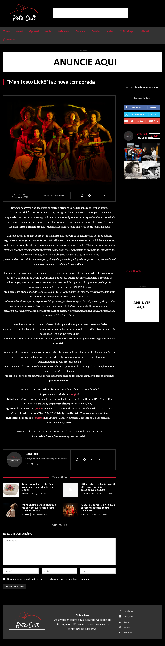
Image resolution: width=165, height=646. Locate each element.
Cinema (25, 494)
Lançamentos (87, 494)
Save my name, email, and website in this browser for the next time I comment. (48, 579)
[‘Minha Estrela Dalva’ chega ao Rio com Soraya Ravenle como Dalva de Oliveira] (11, 510)
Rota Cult (31, 453)
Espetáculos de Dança (147, 86)
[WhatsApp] (82, 195)
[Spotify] (120, 622)
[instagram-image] (133, 152)
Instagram (128, 616)
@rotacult (141, 133)
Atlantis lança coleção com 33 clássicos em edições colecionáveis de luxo (98, 487)
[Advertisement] (90, 13)
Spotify (127, 622)
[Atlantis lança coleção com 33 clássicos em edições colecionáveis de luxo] (71, 490)
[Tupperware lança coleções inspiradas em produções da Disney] (11, 490)
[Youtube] (120, 632)
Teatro (128, 86)
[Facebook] (96, 195)
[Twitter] (104, 195)
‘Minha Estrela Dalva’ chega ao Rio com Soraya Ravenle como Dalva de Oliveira (39, 507)
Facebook (128, 611)
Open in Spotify (132, 271)
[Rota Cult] (14, 459)
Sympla (73, 394)
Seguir (154, 114)
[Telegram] (89, 195)
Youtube (128, 632)
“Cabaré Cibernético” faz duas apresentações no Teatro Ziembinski (98, 507)
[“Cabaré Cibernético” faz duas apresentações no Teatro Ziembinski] (71, 510)
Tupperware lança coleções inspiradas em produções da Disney (37, 487)
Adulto (25, 515)
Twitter (127, 627)
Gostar (154, 107)
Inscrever (153, 121)
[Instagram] (32, 463)
